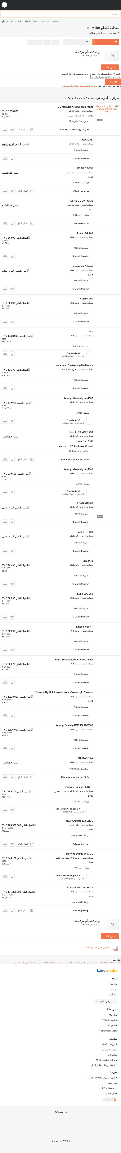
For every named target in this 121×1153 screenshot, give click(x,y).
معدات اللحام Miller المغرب (26, 962)
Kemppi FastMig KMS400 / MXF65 (74, 725)
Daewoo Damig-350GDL (79, 853)
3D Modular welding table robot (75, 107)
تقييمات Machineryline (106, 1060)
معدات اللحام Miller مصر (50, 962)
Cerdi (90, 331)
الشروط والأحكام (109, 1044)
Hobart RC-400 (84, 532)
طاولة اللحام (87, 139)
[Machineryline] (3, 21)
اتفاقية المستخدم (70, 86)
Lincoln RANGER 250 (81, 432)
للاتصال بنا (112, 994)
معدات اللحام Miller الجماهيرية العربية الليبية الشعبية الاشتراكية (91, 962)
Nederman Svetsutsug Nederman (74, 365)
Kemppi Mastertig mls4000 (78, 398)
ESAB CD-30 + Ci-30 (81, 201)
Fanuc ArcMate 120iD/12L (78, 821)
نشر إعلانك (110, 67)
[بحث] (4, 14)
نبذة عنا (113, 984)
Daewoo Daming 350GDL (79, 787)
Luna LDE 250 (85, 594)
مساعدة (113, 989)
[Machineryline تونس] (100, 5)
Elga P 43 (87, 561)
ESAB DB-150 (85, 168)
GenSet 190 (86, 298)
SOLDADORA (85, 758)
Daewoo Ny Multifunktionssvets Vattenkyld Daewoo (64, 692)
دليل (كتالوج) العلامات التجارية (103, 1065)
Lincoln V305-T (84, 626)
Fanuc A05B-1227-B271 (80, 887)
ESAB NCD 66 (85, 503)
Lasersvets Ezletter (82, 266)
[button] (4, 5)
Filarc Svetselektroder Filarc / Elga (74, 659)
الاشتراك (113, 81)
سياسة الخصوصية (88, 86)
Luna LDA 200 (85, 233)
